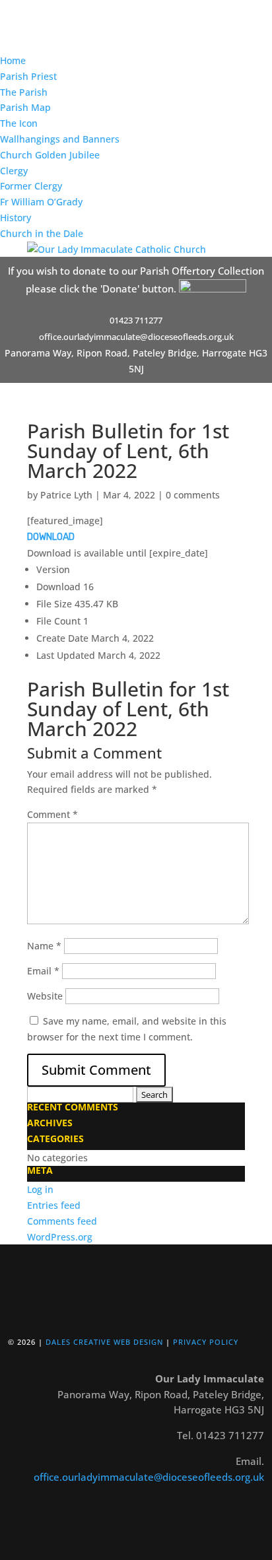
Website (45, 996)
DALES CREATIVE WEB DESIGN (104, 1342)
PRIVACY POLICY (205, 1342)
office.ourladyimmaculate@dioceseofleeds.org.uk (149, 1476)
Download (51, 537)
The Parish (24, 92)
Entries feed (54, 1205)
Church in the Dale (41, 233)
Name (44, 945)
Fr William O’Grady (41, 201)
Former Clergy (31, 186)
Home (13, 60)
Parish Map (25, 107)
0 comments (193, 495)
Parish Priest (28, 76)
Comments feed (62, 1221)
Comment (52, 814)
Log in (40, 1189)
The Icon (19, 123)
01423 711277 (136, 320)
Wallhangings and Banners (59, 139)
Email (43, 971)
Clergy (14, 170)
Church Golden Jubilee (50, 155)
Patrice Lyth (66, 495)
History (15, 217)
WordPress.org (59, 1237)
